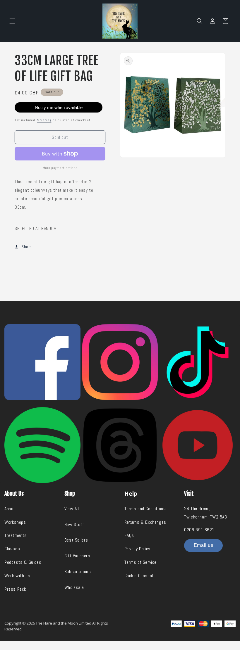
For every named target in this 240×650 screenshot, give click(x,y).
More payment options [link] (60, 167)
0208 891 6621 (199, 530)
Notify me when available (59, 107)
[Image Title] (42, 362)
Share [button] (26, 246)
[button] (12, 21)
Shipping (44, 120)
